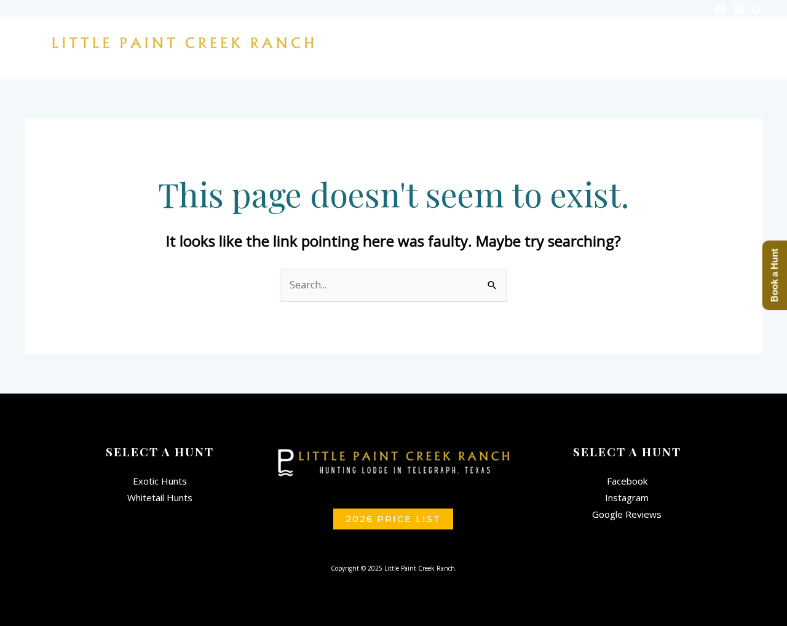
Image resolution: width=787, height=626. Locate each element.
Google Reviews (627, 514)
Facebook (627, 481)
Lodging (541, 41)
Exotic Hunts (160, 481)
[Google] (756, 9)
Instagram (627, 497)
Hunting (469, 41)
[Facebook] (720, 9)
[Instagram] (738, 9)
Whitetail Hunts (159, 497)
